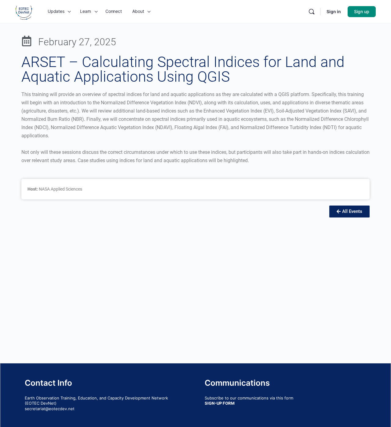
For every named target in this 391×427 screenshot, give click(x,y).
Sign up (361, 11)
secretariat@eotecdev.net (50, 408)
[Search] (311, 11)
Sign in (334, 11)
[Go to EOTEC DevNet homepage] (23, 11)
